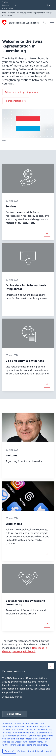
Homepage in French (23, 651)
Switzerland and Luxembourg (24, 22)
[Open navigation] (51, 22)
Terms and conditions (36, 744)
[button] (51, 666)
